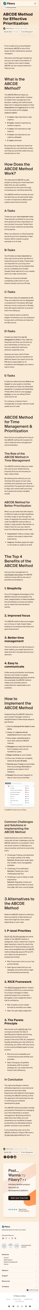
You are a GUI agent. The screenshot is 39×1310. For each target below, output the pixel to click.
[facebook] (5, 1157)
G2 (20, 1211)
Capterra (26, 1211)
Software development (11, 1262)
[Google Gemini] (9, 1238)
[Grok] (12, 1238)
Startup (6, 1264)
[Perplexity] (15, 1238)
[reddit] (15, 1157)
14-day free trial (10, 1135)
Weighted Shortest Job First (16, 677)
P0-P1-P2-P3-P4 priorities (14, 936)
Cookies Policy (28, 1299)
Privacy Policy (17, 1299)
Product (6, 1258)
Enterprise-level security (26, 1246)
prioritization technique (13, 574)
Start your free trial (19, 1198)
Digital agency (8, 1260)
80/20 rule (23, 1029)
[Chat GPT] (3, 1238)
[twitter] (8, 1157)
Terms (8, 1299)
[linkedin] (11, 1157)
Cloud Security (19, 1301)
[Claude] (6, 1238)
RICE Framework (14, 987)
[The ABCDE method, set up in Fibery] (19, 794)
